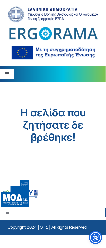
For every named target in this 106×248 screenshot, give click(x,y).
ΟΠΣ (44, 227)
